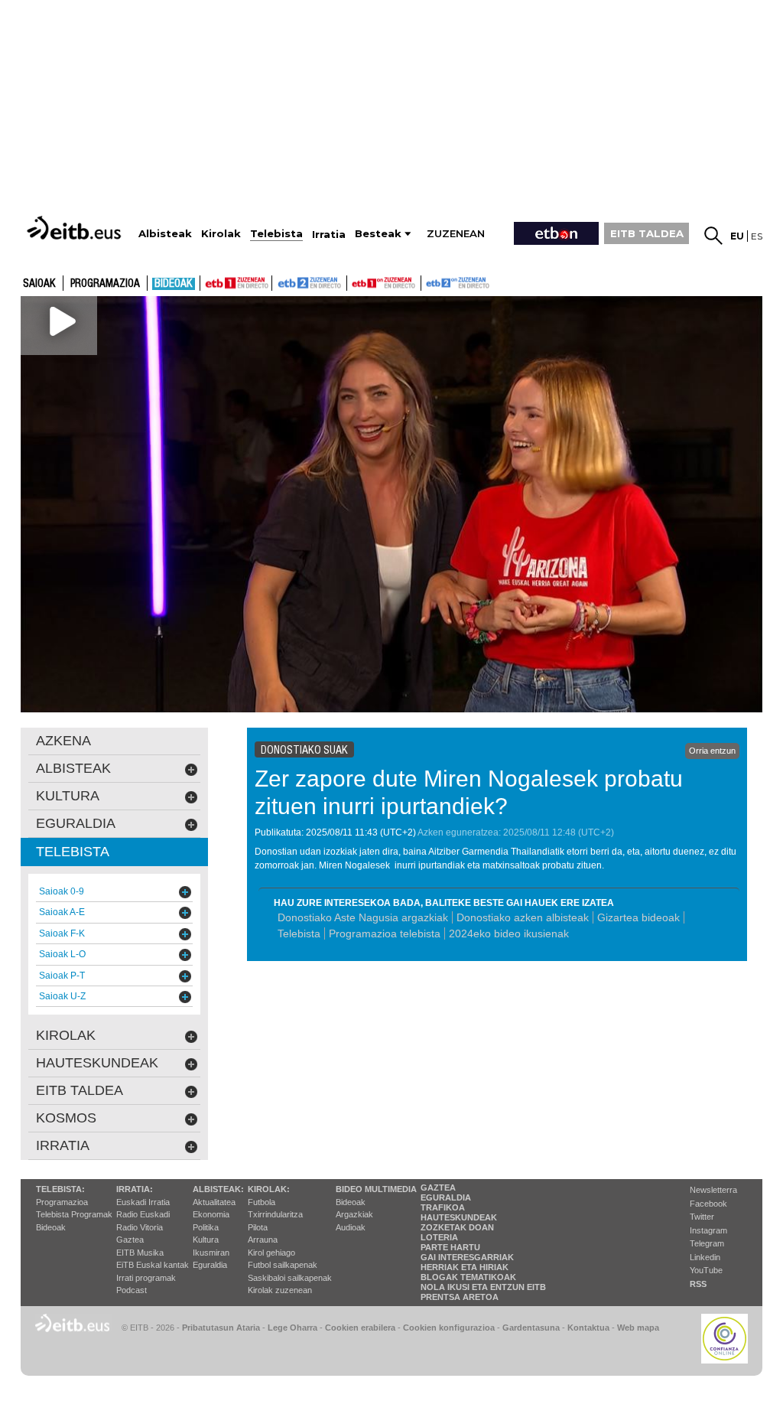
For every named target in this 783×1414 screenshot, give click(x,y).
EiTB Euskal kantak (152, 1264)
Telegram (707, 1243)
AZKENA (63, 740)
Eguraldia (210, 1264)
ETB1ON (354, 281)
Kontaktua (588, 1327)
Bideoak (173, 284)
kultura (67, 795)
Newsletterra (713, 1189)
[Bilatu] (713, 235)
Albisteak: (218, 1189)
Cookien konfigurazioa (449, 1327)
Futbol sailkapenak (282, 1264)
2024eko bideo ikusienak (510, 933)
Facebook (708, 1203)
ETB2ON (428, 281)
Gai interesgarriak (467, 1257)
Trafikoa (443, 1207)
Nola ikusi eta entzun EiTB (483, 1287)
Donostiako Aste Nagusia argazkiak (363, 917)
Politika (206, 1227)
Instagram (708, 1230)
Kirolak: (269, 1189)
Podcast (131, 1290)
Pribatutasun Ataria (221, 1327)
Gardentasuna (531, 1327)
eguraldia (75, 823)
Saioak (39, 284)
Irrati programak (146, 1277)
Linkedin (705, 1257)
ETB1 (236, 283)
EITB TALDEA (647, 233)
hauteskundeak (97, 1062)
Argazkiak (354, 1214)
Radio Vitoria (139, 1227)
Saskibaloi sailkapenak (290, 1277)
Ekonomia (211, 1214)
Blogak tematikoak (468, 1277)
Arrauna (263, 1239)
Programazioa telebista (384, 933)
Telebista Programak (74, 1214)
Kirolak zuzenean (280, 1290)
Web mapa (638, 1327)
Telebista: (60, 1189)
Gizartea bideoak (638, 917)
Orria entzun (712, 750)
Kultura (206, 1239)
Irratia (62, 1145)
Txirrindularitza (275, 1214)
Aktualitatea (214, 1202)
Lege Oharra (292, 1327)
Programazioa (105, 284)
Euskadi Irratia (143, 1202)
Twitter (702, 1216)
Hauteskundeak (459, 1217)
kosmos (66, 1118)
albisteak (73, 768)
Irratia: (134, 1189)
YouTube (706, 1270)
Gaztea (130, 1239)
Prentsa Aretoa (460, 1297)
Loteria (439, 1237)
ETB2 (310, 283)
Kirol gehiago (271, 1252)
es (756, 236)
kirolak (66, 1035)
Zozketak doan (457, 1227)
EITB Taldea (79, 1090)
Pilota (258, 1227)
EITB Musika (140, 1252)
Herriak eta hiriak (464, 1267)
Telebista (299, 933)
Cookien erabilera (360, 1327)
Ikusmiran (211, 1252)
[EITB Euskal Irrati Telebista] (76, 227)
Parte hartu (450, 1247)
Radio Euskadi (143, 1214)
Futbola (261, 1202)
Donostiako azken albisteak (522, 917)
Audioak (351, 1227)
